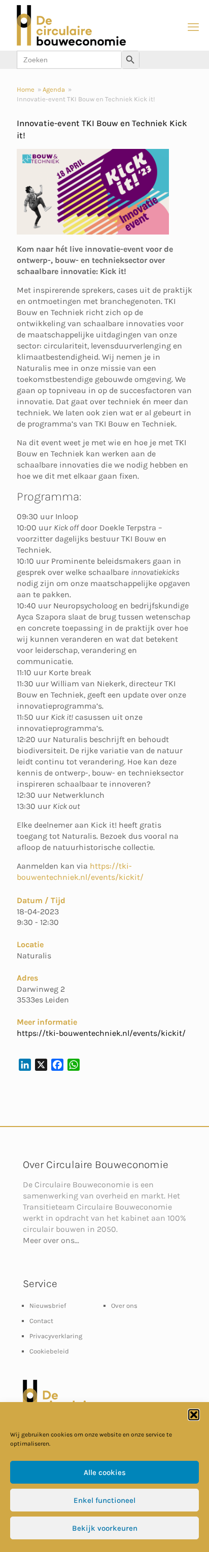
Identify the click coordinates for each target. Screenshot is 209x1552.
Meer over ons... (51, 1240)
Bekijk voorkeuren (104, 1528)
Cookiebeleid (49, 1351)
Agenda (54, 89)
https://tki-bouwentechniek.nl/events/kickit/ (101, 1033)
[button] (194, 1415)
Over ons (124, 1305)
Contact (41, 1321)
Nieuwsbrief (47, 1305)
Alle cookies (105, 1472)
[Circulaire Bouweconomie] (71, 43)
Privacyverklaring (55, 1336)
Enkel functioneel (104, 1500)
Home (25, 89)
